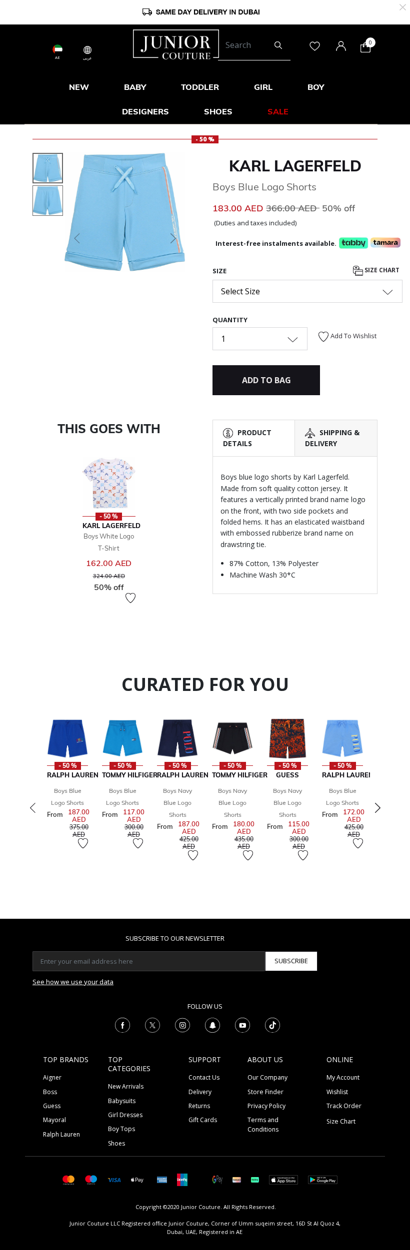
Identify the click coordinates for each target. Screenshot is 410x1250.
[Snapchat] (212, 1024)
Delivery (200, 1092)
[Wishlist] (131, 598)
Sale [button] (278, 111)
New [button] (79, 87)
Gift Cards (202, 1120)
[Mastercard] (68, 1179)
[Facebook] (122, 1024)
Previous (32, 807)
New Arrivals (126, 1086)
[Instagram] (182, 1024)
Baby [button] (135, 87)
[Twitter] (152, 1024)
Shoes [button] (218, 111)
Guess (51, 1106)
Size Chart (381, 270)
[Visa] (114, 1179)
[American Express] (162, 1179)
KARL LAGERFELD (295, 165)
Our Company (268, 1077)
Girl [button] (263, 87)
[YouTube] (242, 1024)
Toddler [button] (200, 87)
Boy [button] (316, 87)
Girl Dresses (125, 1115)
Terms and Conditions (263, 1124)
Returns (199, 1106)
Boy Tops (121, 1129)
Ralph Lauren (61, 1134)
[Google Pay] (217, 1179)
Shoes (116, 1143)
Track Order (344, 1106)
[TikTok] (272, 1024)
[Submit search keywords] (278, 45)
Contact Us (204, 1077)
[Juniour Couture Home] (176, 43)
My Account (343, 1077)
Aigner (52, 1077)
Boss (50, 1092)
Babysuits (122, 1101)
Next (377, 807)
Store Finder (266, 1092)
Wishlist (337, 1092)
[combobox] (254, 45)
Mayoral (54, 1120)
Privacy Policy (267, 1106)
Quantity (230, 319)
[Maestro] (91, 1179)
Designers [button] (145, 111)
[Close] (403, 6)
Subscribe (291, 960)
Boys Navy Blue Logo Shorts (177, 802)
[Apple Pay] (137, 1179)
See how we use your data (73, 981)
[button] (76, 238)
